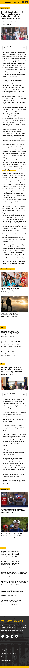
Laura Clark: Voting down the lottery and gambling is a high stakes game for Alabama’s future (11, 332)
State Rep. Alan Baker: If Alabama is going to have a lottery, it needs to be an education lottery (11, 343)
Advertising (14, 656)
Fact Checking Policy (6, 653)
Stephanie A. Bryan (6, 21)
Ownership (16, 653)
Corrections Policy (14, 650)
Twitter (6, 24)
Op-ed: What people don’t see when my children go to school (10, 289)
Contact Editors (5, 656)
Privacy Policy (4, 650)
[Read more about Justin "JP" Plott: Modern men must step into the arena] (14, 304)
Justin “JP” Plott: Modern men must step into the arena (9, 313)
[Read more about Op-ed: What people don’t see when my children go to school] (14, 279)
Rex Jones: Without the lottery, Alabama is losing (8, 352)
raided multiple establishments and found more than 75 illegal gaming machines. (13, 168)
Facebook (10, 24)
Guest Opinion (5, 8)
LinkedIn (8, 24)
